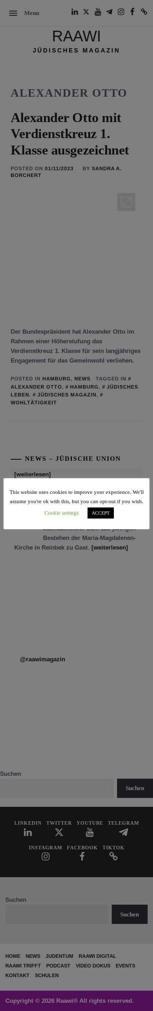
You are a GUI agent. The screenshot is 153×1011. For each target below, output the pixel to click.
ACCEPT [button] (101, 513)
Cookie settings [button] (61, 513)
